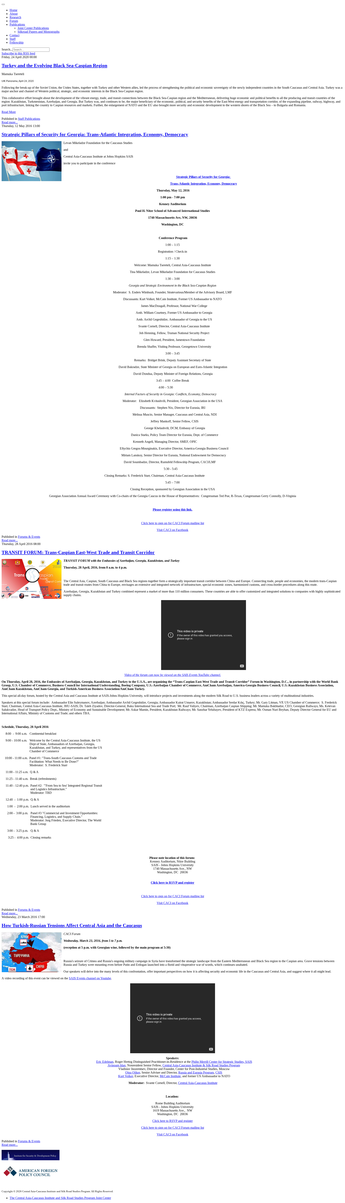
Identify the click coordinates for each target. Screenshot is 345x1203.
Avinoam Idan (117, 1065)
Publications (17, 24)
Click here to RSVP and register (172, 882)
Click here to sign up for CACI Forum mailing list (172, 523)
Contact (14, 35)
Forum (14, 21)
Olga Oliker (132, 1072)
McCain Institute (170, 1076)
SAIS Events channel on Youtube (90, 978)
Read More (9, 112)
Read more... (10, 122)
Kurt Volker (125, 1076)
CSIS (218, 1072)
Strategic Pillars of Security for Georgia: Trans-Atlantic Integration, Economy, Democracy (95, 134)
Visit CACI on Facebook (172, 530)
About (14, 13)
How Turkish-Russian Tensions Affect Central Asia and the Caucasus (72, 925)
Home (13, 10)
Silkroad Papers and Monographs (38, 31)
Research (15, 17)
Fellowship (17, 42)
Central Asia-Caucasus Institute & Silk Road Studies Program (201, 1065)
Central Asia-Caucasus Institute (197, 1083)
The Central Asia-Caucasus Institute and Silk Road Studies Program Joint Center (60, 1198)
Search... (7, 49)
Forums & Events (29, 536)
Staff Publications (29, 118)
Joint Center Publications (33, 28)
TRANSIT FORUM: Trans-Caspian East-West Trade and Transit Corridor (78, 552)
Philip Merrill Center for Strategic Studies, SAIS (221, 1061)
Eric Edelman (104, 1061)
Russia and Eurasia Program (196, 1072)
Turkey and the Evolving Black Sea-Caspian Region (54, 65)
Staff (13, 39)
